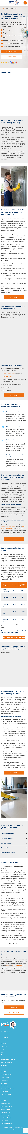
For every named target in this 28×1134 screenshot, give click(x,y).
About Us (3, 1043)
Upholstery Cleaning (6, 1094)
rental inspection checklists (8, 526)
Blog (2, 1052)
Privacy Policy (4, 1065)
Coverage (3, 1055)
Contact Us (4, 1046)
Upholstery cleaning (8, 376)
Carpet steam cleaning (9, 373)
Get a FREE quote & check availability (14, 637)
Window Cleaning (5, 1103)
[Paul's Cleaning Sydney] (14, 2)
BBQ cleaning (4, 1086)
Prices (2, 1049)
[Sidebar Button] (2, 2)
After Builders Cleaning (6, 1106)
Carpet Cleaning (5, 1077)
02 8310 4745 (25, 2)
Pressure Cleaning (5, 1112)
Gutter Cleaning (5, 1115)
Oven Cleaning (4, 1083)
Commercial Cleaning (6, 1123)
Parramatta (4, 967)
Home (2, 1040)
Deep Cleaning (4, 1091)
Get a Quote (14, 1007)
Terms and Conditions (6, 1062)
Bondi (7, 965)
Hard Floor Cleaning (6, 1117)
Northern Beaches (17, 965)
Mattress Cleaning (5, 1109)
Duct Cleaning (4, 1120)
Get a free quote (11, 56)
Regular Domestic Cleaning (7, 1088)
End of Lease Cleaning (6, 1074)
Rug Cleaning (4, 1080)
